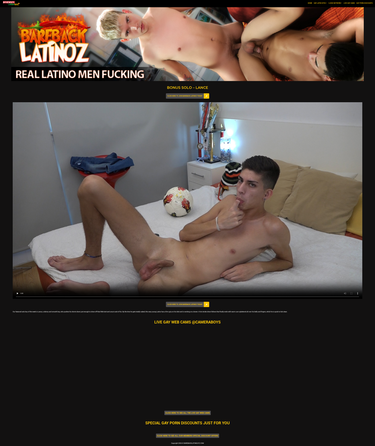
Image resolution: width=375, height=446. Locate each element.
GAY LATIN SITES (320, 3)
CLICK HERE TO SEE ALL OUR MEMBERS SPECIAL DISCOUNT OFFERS (187, 436)
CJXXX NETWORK (335, 3)
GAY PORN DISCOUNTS (364, 3)
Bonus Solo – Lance (187, 87)
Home (310, 3)
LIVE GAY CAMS (349, 3)
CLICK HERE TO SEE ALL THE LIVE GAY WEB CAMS (187, 413)
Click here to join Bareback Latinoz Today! (184, 96)
